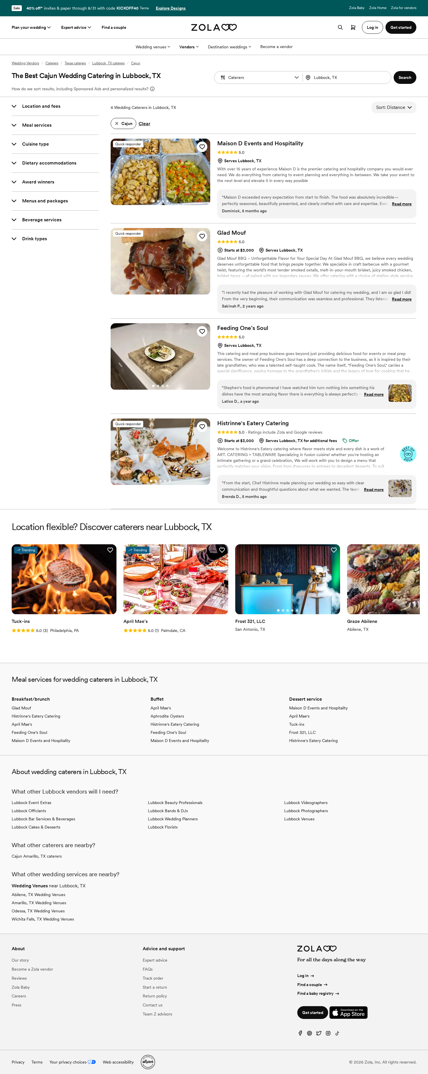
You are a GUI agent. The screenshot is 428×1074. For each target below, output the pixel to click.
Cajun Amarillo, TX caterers (37, 856)
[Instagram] (328, 1034)
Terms (144, 8)
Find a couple (114, 27)
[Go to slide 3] (162, 201)
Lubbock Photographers (306, 810)
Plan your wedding (29, 27)
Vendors (187, 47)
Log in (303, 975)
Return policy (155, 996)
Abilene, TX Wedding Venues (38, 894)
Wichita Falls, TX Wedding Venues (43, 919)
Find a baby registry (315, 993)
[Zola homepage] (214, 27)
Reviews (19, 978)
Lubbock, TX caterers (108, 63)
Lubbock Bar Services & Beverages (43, 819)
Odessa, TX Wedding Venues (38, 911)
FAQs (148, 969)
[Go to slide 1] (153, 201)
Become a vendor (276, 46)
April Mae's (22, 724)
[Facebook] (300, 1034)
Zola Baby (357, 8)
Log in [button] (372, 27)
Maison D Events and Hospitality (41, 740)
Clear (144, 123)
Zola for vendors (403, 8)
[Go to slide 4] (167, 201)
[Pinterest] (309, 1034)
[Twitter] (319, 1034)
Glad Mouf (21, 708)
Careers (19, 996)
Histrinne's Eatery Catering (36, 716)
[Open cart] (353, 27)
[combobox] (347, 77)
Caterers (51, 63)
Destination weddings (227, 47)
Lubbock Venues (299, 819)
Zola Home (377, 8)
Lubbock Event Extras (31, 802)
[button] (296, 77)
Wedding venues (151, 47)
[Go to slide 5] (169, 481)
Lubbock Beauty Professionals (175, 802)
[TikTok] (337, 1034)
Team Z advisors (157, 1014)
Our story (20, 960)
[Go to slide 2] (158, 201)
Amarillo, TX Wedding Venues (39, 902)
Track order (153, 978)
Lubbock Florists (163, 827)
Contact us (152, 1005)
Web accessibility (118, 1062)
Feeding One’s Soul (29, 732)
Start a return (155, 987)
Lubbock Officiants (29, 810)
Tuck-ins (296, 724)
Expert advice (73, 27)
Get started (312, 1012)
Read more (402, 204)
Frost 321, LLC (302, 732)
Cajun (135, 63)
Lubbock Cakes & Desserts (36, 827)
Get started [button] (400, 27)
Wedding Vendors (25, 63)
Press (16, 1005)
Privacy (18, 1062)
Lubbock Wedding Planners (173, 819)
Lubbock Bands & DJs (168, 810)
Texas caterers (75, 63)
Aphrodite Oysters (167, 716)
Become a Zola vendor (32, 969)
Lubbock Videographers (306, 802)
